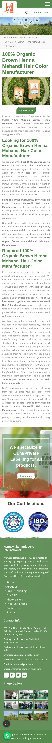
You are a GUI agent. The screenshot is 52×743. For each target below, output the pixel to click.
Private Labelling (16, 591)
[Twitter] (18, 675)
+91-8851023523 (20, 659)
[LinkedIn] (24, 675)
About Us (12, 586)
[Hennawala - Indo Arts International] (9, 8)
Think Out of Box (16, 603)
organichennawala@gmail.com (25, 668)
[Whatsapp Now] (7, 735)
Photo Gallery (14, 599)
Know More (26, 475)
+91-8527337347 (39, 659)
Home (7, 37)
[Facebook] (6, 675)
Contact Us (13, 608)
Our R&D (11, 595)
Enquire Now (41, 12)
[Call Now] (6, 725)
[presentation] (7, 523)
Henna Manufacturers (23, 37)
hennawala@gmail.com (22, 664)
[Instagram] (12, 675)
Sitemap (11, 612)
